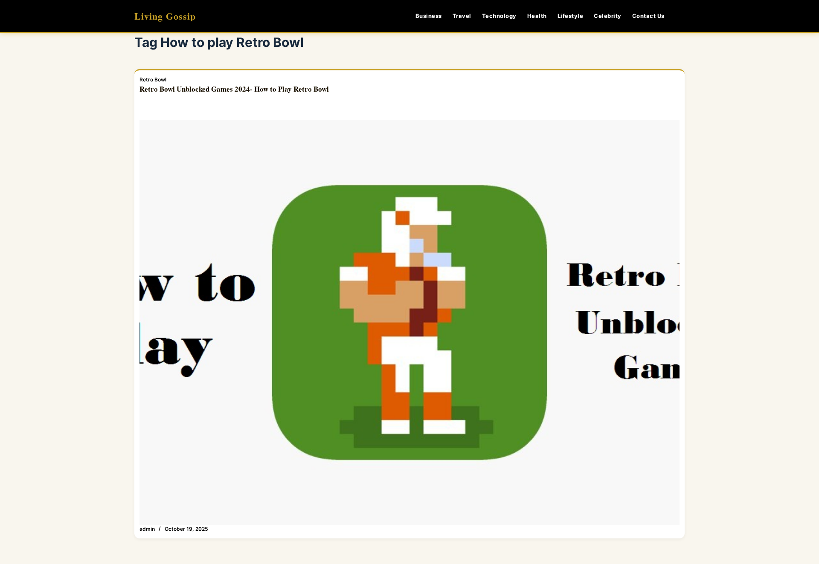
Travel (462, 15)
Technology (499, 15)
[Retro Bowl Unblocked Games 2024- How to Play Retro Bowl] (409, 322)
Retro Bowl (152, 79)
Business (428, 15)
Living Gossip (165, 16)
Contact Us (648, 15)
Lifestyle (571, 15)
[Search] (681, 16)
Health (537, 15)
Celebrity (608, 15)
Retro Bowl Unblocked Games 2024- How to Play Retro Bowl (234, 89)
